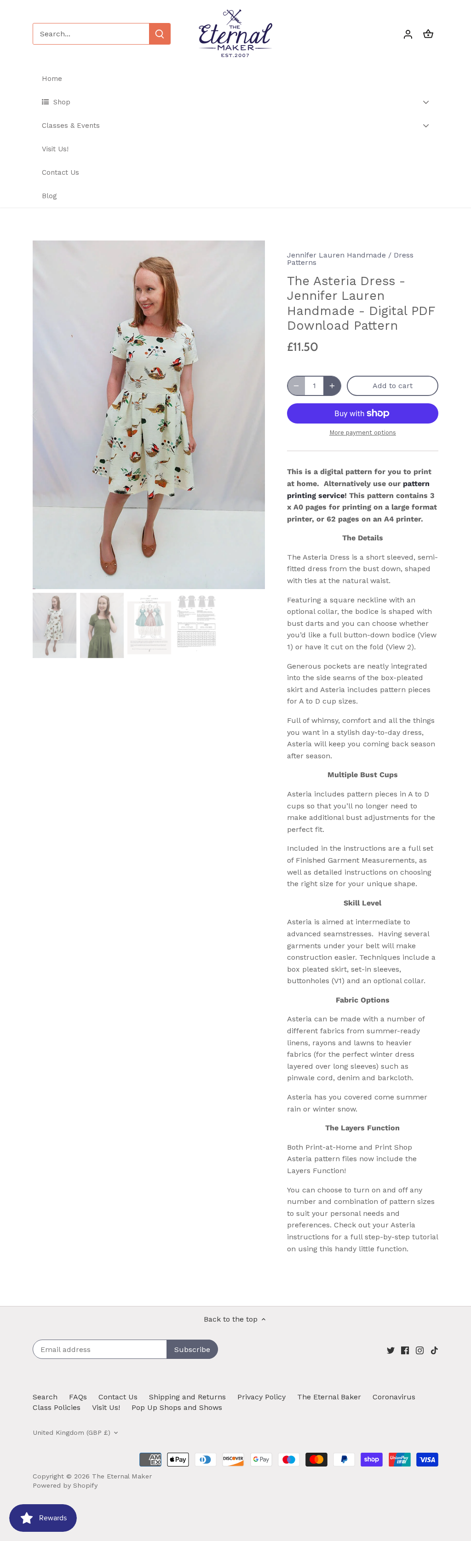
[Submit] (159, 33)
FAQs (78, 1396)
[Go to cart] (428, 33)
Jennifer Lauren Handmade (336, 255)
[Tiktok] (434, 1350)
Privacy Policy (261, 1396)
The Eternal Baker (329, 1396)
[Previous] (46, 414)
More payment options (362, 433)
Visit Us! (106, 1407)
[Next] (251, 414)
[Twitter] (391, 1350)
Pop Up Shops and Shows (177, 1407)
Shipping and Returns (187, 1396)
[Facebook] (405, 1350)
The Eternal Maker (122, 1476)
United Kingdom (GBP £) (71, 1432)
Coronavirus (394, 1396)
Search (45, 1396)
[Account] (408, 33)
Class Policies (56, 1407)
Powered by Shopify (65, 1485)
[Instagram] (420, 1350)
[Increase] (332, 385)
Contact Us (118, 1396)
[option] (149, 415)
